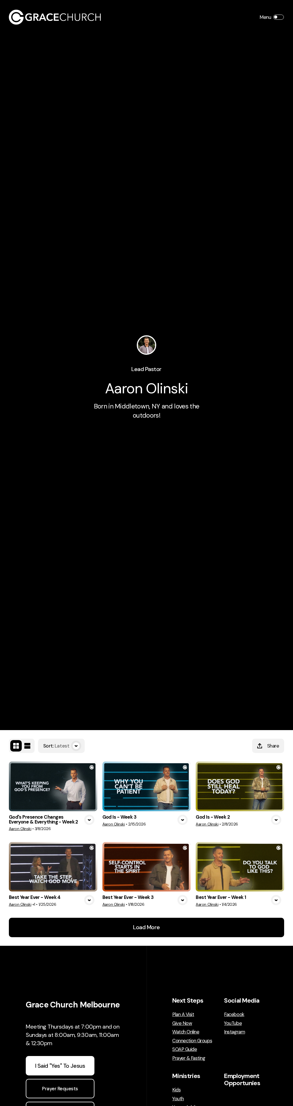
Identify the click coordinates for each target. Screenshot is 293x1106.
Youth (178, 1099)
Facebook (234, 1014)
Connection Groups (192, 1041)
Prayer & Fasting (188, 1058)
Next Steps (187, 1001)
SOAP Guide (184, 1049)
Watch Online (185, 1032)
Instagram (234, 1032)
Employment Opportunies (242, 1079)
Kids (176, 1090)
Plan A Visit (183, 1014)
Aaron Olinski (20, 828)
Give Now (182, 1023)
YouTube (233, 1023)
